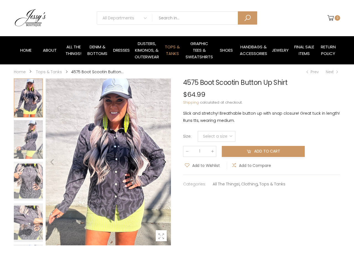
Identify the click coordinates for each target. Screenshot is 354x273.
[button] (164, 162)
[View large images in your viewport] (161, 235)
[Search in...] (247, 18)
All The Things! (226, 184)
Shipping (191, 102)
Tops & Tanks (272, 184)
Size (187, 136)
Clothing (249, 184)
